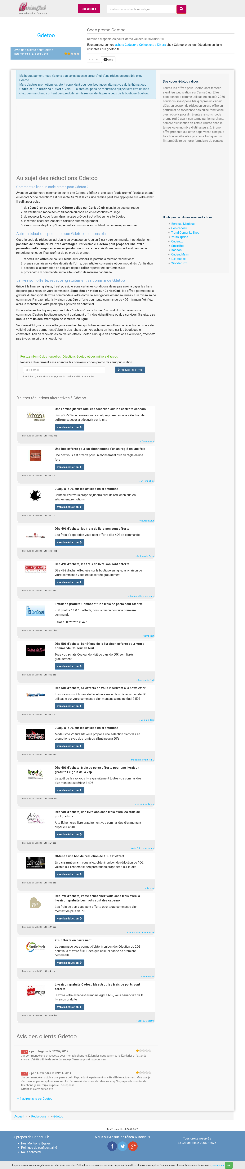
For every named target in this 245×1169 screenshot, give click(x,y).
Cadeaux (177, 241)
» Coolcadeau (147, 441)
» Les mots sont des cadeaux (139, 932)
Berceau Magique (183, 224)
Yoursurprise (179, 237)
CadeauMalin (180, 254)
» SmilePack (147, 976)
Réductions (89, 8)
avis (109, 59)
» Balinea (149, 888)
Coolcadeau (179, 228)
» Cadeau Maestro (145, 1021)
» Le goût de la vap (144, 804)
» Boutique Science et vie (141, 596)
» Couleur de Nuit (145, 680)
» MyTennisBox (146, 481)
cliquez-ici (218, 1165)
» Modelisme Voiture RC (142, 760)
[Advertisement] (86, 132)
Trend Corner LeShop (185, 232)
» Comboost (148, 636)
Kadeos (176, 250)
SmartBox (177, 246)
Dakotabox (178, 259)
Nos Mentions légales (36, 1143)
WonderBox (179, 263)
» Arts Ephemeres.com (142, 848)
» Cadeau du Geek (145, 556)
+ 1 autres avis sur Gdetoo (34, 1098)
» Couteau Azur (146, 521)
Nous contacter (31, 1152)
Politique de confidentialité (39, 1147)
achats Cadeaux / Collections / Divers (140, 45)
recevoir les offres (131, 369)
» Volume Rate (146, 720)
